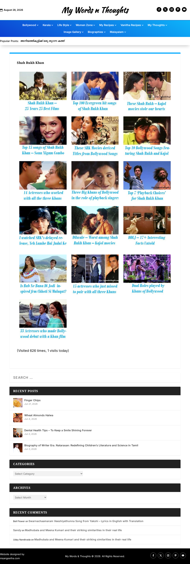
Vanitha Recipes (131, 25)
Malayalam (117, 32)
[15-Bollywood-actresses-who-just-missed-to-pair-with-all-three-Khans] (95, 275)
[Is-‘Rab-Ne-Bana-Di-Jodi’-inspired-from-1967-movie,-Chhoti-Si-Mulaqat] (43, 275)
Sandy (17, 530)
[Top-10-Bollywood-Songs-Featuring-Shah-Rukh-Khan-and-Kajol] (147, 136)
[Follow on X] (165, 9)
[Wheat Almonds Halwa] (17, 417)
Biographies (95, 32)
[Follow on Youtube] (184, 9)
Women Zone (84, 25)
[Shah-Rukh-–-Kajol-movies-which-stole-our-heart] (147, 92)
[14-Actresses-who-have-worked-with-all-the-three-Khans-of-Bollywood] (43, 181)
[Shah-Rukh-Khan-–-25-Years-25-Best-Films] (43, 92)
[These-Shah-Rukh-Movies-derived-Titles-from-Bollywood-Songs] (95, 136)
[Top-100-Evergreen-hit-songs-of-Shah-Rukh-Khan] (95, 92)
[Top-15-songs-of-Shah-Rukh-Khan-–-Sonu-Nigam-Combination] (43, 136)
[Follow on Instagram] (171, 9)
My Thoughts (156, 25)
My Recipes (106, 25)
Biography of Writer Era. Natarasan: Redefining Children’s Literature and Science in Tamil (81, 445)
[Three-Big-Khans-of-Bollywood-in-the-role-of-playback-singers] (95, 181)
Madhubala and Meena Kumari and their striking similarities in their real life (73, 530)
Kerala (47, 25)
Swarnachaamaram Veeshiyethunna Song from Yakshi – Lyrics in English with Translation (86, 521)
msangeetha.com (10, 558)
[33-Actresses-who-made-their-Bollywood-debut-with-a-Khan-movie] (43, 319)
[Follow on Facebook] (159, 9)
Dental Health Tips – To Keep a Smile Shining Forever (58, 430)
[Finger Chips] (17, 402)
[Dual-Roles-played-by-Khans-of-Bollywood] (147, 275)
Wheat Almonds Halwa (38, 415)
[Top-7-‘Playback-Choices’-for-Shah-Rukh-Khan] (147, 181)
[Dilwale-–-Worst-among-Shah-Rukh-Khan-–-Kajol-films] (95, 226)
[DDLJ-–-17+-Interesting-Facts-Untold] (147, 226)
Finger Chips (32, 400)
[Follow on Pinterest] (178, 9)
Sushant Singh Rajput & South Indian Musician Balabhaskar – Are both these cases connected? (81, 40)
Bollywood (29, 25)
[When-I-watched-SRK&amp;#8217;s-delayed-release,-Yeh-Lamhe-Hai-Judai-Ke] (43, 226)
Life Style (63, 25)
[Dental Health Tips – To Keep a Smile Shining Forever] (17, 432)
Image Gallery (72, 32)
